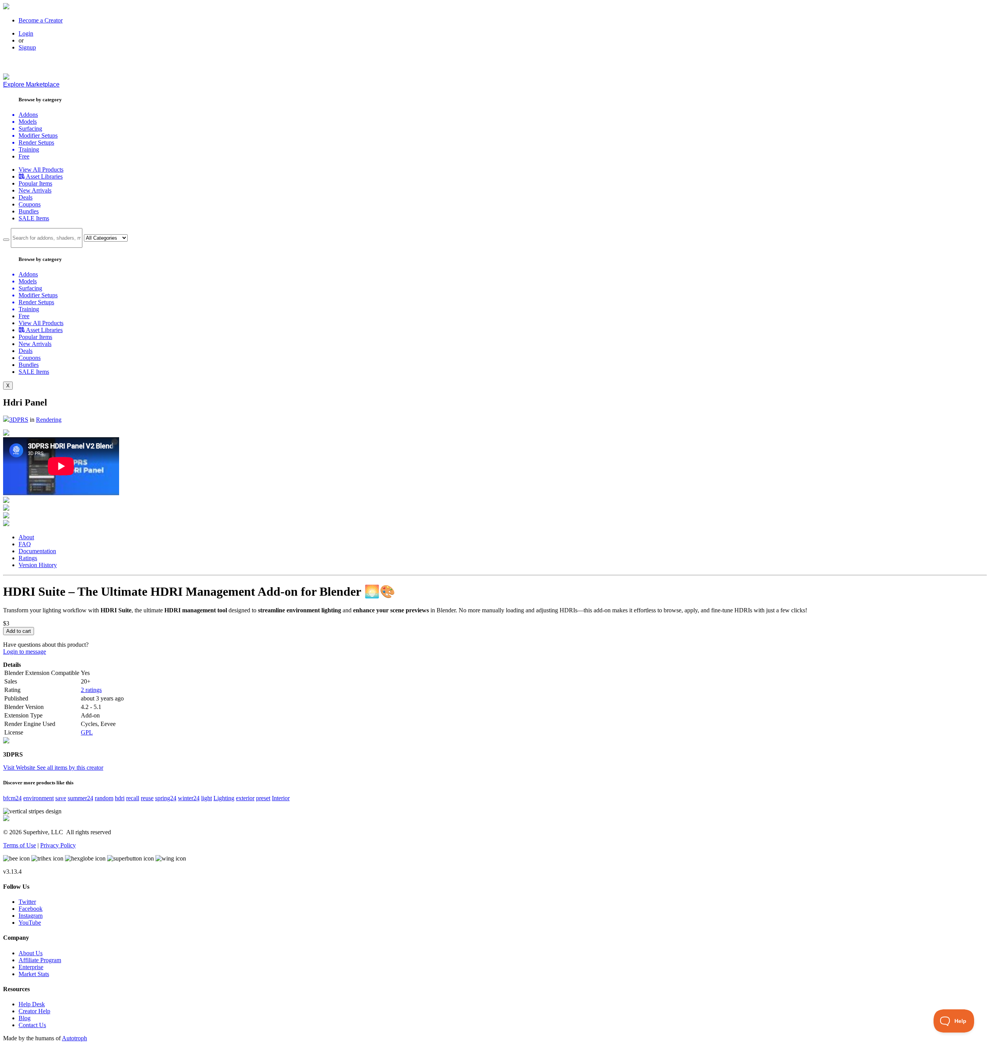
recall (132, 798)
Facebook (31, 908)
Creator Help (34, 1011)
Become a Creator (41, 20)
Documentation (37, 551)
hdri (120, 798)
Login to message (24, 651)
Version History (38, 565)
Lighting (223, 798)
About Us (31, 953)
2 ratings (91, 690)
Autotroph (74, 1038)
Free (24, 156)
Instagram (31, 915)
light (206, 798)
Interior (281, 798)
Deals (25, 197)
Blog (25, 1018)
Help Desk (32, 1004)
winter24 (189, 798)
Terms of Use (19, 845)
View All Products (41, 169)
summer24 (80, 798)
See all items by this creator (70, 767)
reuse (147, 798)
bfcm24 (12, 798)
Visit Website (20, 767)
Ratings (28, 558)
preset (263, 798)
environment (38, 798)
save (60, 798)
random (104, 798)
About (26, 537)
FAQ (25, 544)
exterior (245, 798)
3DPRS (18, 419)
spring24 (165, 798)
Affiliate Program (40, 960)
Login (26, 33)
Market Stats (34, 974)
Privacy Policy (58, 845)
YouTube (30, 922)
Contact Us (32, 1025)
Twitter (27, 901)
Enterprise (31, 967)
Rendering (48, 419)
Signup (27, 47)
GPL (87, 732)
